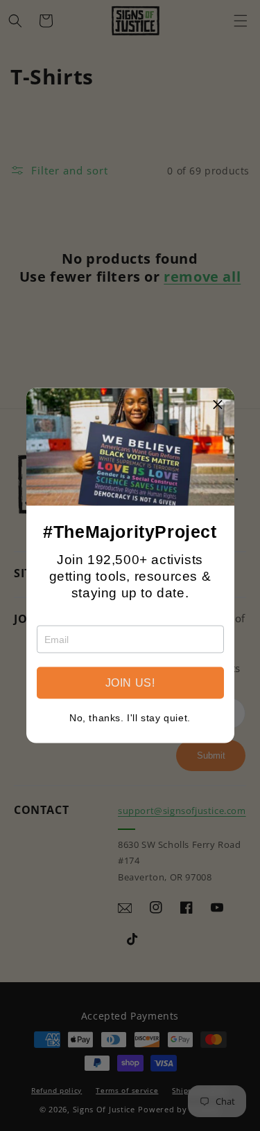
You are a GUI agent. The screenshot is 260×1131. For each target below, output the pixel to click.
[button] (218, 404)
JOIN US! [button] (130, 683)
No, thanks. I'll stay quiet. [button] (130, 718)
